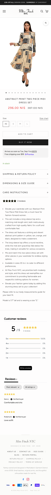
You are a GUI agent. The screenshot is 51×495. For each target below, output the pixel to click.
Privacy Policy (16, 462)
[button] (25, 338)
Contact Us (25, 452)
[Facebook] (23, 479)
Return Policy (16, 459)
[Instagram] (28, 479)
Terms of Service (34, 462)
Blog (16, 455)
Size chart (44, 118)
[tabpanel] (25, 404)
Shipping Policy (33, 459)
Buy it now (25, 142)
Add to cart (25, 134)
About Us (11, 452)
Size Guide (39, 452)
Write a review (25, 368)
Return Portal (29, 455)
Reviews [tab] (11, 379)
